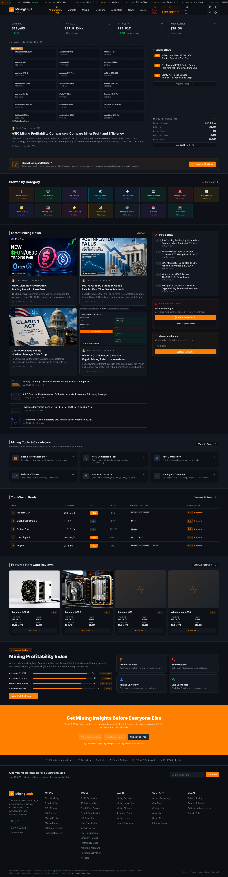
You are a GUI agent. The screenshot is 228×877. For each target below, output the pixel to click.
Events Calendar (124, 823)
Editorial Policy (159, 823)
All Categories (209, 182)
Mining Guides (123, 798)
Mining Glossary (124, 808)
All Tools (85, 857)
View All (141, 232)
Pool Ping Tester (89, 823)
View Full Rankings (21, 696)
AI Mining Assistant (90, 847)
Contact (215, 872)
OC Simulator (87, 818)
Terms (193, 872)
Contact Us (158, 808)
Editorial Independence (199, 808)
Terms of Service (196, 803)
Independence (204, 872)
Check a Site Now (204, 164)
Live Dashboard (183, 145)
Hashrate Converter (91, 852)
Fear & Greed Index (90, 813)
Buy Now (33, 630)
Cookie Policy (195, 813)
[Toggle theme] (215, 12)
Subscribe (212, 774)
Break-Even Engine (90, 808)
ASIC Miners (51, 813)
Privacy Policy (195, 798)
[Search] (210, 12)
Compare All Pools (203, 497)
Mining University (125, 803)
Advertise (157, 813)
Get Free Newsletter (185, 352)
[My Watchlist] (210, 7)
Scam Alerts (158, 818)
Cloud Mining (51, 803)
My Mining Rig (88, 828)
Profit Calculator (89, 798)
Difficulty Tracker (89, 838)
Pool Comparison (89, 833)
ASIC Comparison (89, 803)
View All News (182, 84)
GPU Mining (51, 808)
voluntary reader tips (81, 873)
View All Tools (205, 444)
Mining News (123, 818)
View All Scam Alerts (186, 323)
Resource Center (124, 813)
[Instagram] (11, 821)
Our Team (157, 803)
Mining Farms (51, 823)
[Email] (17, 821)
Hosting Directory (54, 833)
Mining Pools (51, 818)
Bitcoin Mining (52, 798)
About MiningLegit (161, 798)
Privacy (185, 872)
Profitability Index (89, 842)
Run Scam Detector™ (187, 317)
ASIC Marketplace (54, 828)
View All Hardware (203, 564)
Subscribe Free (138, 736)
